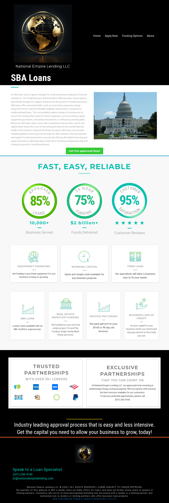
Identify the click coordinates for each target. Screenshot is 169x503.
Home (97, 35)
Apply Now (111, 35)
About (150, 35)
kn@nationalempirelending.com (33, 478)
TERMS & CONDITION (84, 499)
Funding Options (132, 35)
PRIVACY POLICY (107, 499)
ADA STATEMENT (62, 499)
